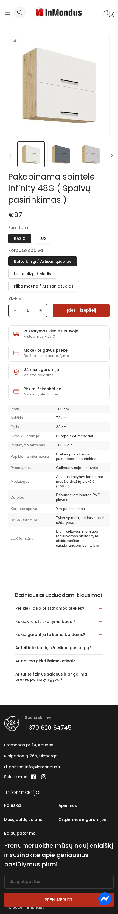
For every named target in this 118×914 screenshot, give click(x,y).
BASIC (20, 238)
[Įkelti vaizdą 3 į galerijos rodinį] (90, 154)
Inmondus (34, 907)
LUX (43, 238)
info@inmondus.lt (43, 767)
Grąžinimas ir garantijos (82, 819)
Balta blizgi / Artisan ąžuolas (42, 261)
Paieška (12, 805)
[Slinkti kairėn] (10, 156)
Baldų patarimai (20, 833)
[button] (7, 12)
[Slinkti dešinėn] (112, 156)
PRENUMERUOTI (59, 900)
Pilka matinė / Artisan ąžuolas (44, 286)
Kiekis (14, 299)
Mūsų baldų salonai (23, 819)
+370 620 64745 (48, 727)
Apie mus (67, 805)
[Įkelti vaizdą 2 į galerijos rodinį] (61, 154)
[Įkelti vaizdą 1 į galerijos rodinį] (31, 154)
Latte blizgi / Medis (32, 273)
